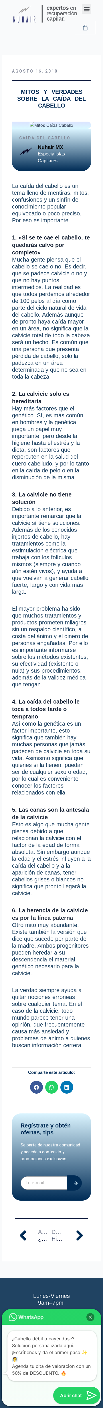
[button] (86, 9)
